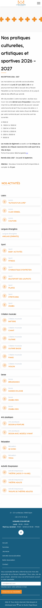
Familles (5, 547)
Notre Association (8, 560)
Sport (10, 249)
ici (27, 153)
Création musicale (15, 319)
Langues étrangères (9, 234)
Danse (10, 379)
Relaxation (12, 446)
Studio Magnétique (30, 605)
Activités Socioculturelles (11, 556)
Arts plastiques (13, 422)
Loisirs (10, 200)
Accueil (5, 543)
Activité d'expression (15, 471)
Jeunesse (5, 551)
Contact (5, 564)
